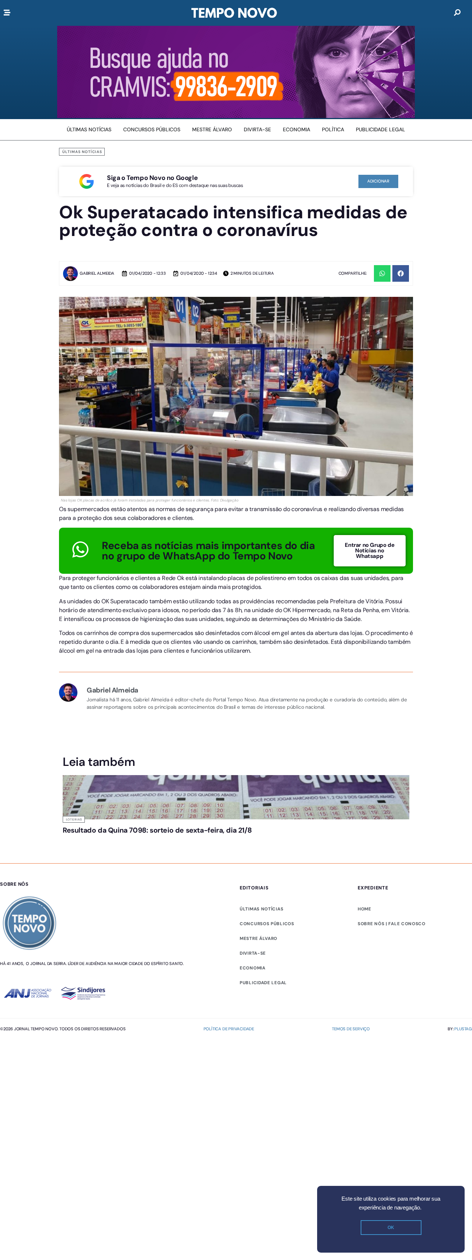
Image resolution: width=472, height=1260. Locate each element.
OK (391, 1227)
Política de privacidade (229, 1028)
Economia (253, 968)
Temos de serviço (351, 1028)
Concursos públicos (267, 924)
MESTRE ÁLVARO (258, 938)
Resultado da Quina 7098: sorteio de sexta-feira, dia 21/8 (157, 830)
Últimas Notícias (82, 151)
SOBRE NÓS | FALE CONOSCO (392, 924)
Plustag (463, 1028)
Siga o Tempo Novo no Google (152, 178)
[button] (382, 273)
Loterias (74, 819)
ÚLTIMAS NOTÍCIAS (261, 909)
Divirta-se (253, 953)
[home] (234, 13)
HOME (364, 909)
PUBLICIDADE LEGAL (263, 983)
